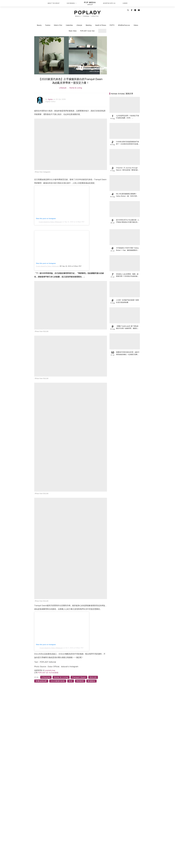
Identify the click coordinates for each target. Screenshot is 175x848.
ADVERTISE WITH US (109, 3)
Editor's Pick (58, 25)
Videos (136, 25)
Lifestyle (79, 25)
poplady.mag (50, 670)
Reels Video (73, 31)
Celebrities (69, 25)
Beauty (39, 25)
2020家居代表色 (58, 681)
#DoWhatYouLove (124, 25)
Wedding (89, 25)
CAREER (125, 3)
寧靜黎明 (80, 681)
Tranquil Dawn (79, 677)
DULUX (93, 677)
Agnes (50, 99)
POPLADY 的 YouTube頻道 (48, 673)
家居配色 (91, 681)
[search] (128, 10)
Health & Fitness (100, 25)
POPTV (112, 25)
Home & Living (75, 88)
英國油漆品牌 (41, 681)
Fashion (47, 25)
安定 (70, 681)
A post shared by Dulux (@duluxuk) (50, 222)
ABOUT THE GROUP (53, 3)
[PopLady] (87, 14)
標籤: (37, 677)
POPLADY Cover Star (87, 31)
